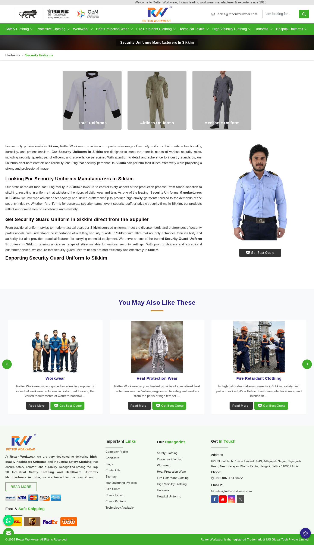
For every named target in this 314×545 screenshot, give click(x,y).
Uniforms (261, 29)
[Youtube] (223, 499)
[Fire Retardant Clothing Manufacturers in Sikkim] (157, 347)
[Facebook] (215, 499)
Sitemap (111, 476)
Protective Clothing (51, 29)
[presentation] (7, 364)
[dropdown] (31, 29)
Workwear (80, 29)
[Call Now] (305, 533)
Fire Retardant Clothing (154, 29)
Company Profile (117, 451)
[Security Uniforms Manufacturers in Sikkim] (260, 192)
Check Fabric (114, 495)
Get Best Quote (262, 252)
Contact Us (113, 470)
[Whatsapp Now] (8, 520)
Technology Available (120, 507)
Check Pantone (116, 501)
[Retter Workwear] (157, 14)
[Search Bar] (304, 14)
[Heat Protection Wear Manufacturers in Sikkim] (55, 347)
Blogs (109, 464)
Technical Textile (192, 29)
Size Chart (113, 489)
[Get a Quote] (8, 533)
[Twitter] (240, 499)
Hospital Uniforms (289, 29)
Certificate (112, 458)
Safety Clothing (17, 29)
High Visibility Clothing (229, 29)
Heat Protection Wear (112, 29)
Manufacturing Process (121, 482)
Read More (37, 405)
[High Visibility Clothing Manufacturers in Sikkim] (259, 347)
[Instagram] (231, 499)
